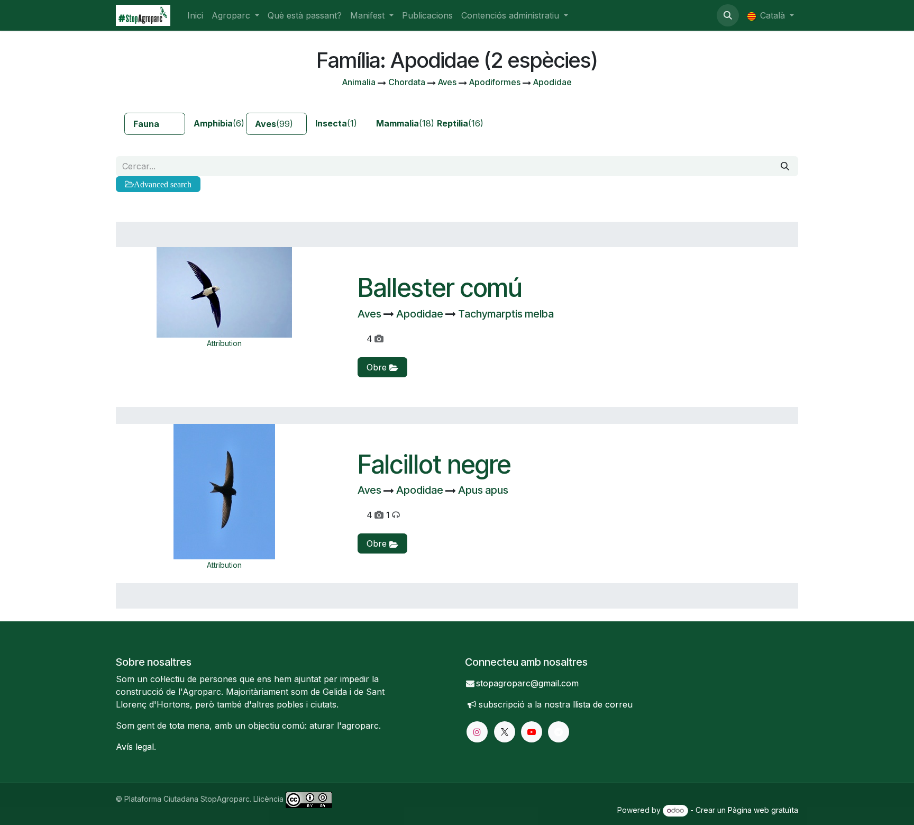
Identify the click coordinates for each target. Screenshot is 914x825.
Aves (370, 313)
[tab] (154, 124)
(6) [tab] (219, 123)
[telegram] (558, 731)
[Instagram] (477, 731)
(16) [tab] (460, 123)
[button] (728, 15)
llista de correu (603, 704)
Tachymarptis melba (506, 313)
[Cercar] (785, 166)
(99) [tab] (274, 124)
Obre (378, 367)
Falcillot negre (434, 464)
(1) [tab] (336, 123)
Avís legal (135, 746)
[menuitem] (195, 15)
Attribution (224, 343)
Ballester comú (440, 287)
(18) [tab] (402, 123)
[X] (504, 731)
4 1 (378, 515)
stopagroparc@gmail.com (527, 683)
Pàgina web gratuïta (763, 809)
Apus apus (483, 490)
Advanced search (162, 184)
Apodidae (420, 313)
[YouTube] (531, 731)
